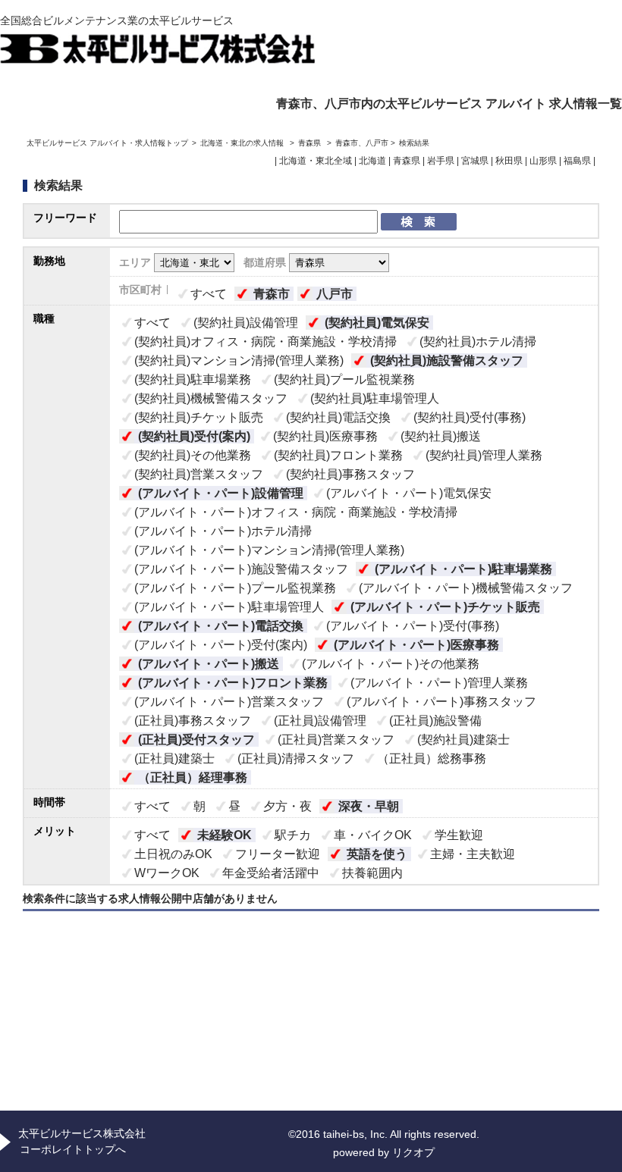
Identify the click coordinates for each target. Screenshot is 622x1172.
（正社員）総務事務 (431, 758)
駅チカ (293, 835)
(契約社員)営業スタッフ (198, 474)
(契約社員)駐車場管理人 (374, 398)
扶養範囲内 (372, 872)
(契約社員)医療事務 (325, 436)
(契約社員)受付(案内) (194, 436)
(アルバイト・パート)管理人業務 (439, 682)
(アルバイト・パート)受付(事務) (412, 625)
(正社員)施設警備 (435, 720)
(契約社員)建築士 (463, 739)
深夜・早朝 (368, 806)
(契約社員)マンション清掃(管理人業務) (239, 360)
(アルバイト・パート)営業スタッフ (229, 701)
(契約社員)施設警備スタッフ (446, 360)
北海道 (372, 160)
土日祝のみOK (173, 854)
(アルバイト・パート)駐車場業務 (463, 568)
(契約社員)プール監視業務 (344, 379)
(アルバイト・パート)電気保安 (409, 493)
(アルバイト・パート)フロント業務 (233, 682)
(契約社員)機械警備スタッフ (210, 398)
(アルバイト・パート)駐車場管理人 (229, 606)
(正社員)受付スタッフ (196, 739)
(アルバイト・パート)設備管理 (220, 493)
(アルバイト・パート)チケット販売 (445, 606)
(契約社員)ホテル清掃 (477, 341)
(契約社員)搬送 (441, 436)
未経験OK (224, 835)
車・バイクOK (373, 835)
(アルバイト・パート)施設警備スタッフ (241, 568)
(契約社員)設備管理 (245, 322)
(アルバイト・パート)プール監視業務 (235, 587)
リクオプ (413, 1152)
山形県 (543, 160)
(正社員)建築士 (174, 758)
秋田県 (509, 160)
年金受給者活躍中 (270, 872)
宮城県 (474, 160)
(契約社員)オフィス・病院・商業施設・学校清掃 (265, 341)
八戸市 (334, 293)
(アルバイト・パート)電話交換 (220, 625)
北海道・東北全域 (315, 160)
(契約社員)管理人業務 (484, 455)
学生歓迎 (459, 835)
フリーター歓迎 (277, 854)
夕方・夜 (287, 806)
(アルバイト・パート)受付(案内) (220, 644)
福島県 (577, 160)
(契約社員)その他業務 (192, 455)
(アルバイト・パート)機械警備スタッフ (466, 587)
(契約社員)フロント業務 (338, 455)
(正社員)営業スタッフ (336, 739)
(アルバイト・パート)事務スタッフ (441, 701)
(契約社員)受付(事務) (469, 417)
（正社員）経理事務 (192, 777)
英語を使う (377, 854)
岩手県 (440, 160)
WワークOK (166, 872)
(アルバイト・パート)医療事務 (416, 644)
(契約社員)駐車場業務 (192, 379)
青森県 (309, 143)
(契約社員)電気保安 (377, 322)
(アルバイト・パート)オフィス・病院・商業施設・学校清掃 (295, 512)
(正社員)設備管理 (320, 720)
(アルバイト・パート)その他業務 (390, 663)
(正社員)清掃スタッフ (295, 758)
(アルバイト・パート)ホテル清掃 (223, 531)
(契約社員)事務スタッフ (350, 474)
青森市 (271, 293)
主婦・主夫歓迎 (472, 854)
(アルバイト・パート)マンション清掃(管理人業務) (269, 550)
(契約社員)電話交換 (338, 417)
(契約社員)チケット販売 (198, 417)
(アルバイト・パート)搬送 (208, 663)
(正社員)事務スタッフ (192, 720)
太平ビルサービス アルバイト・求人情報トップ (107, 143)
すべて (208, 293)
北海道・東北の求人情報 (243, 143)
